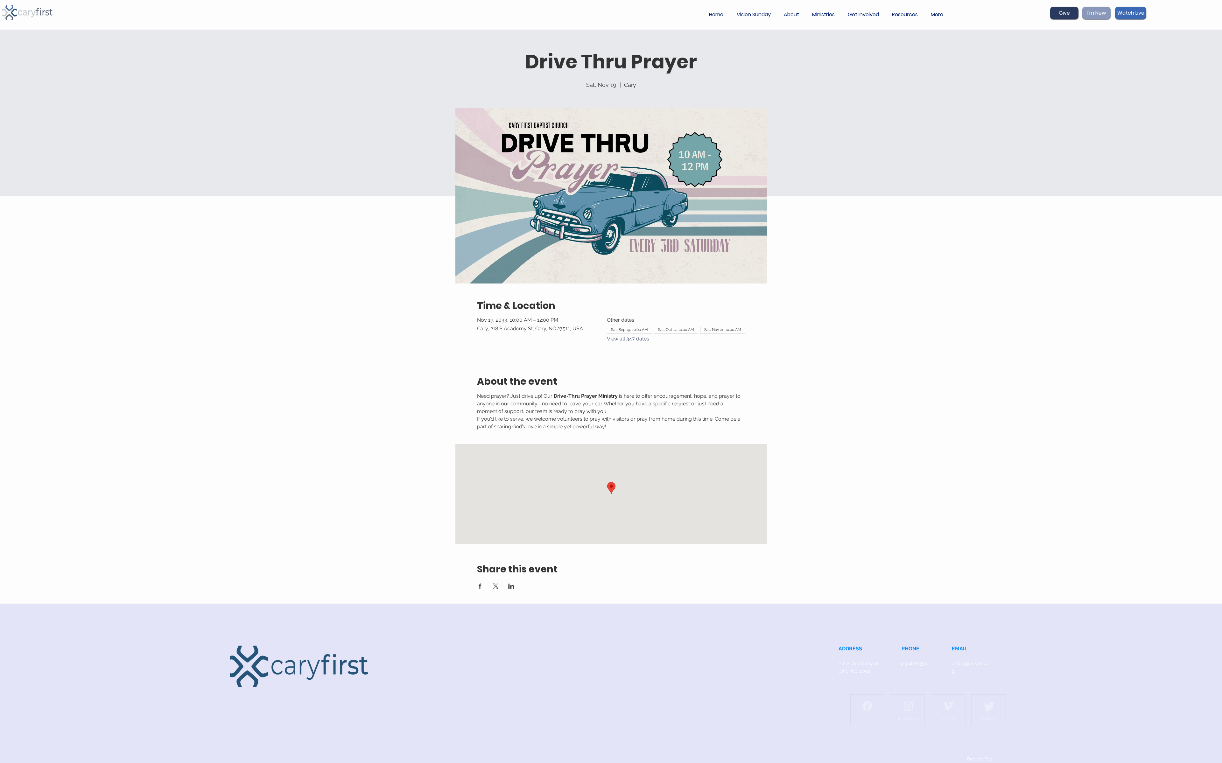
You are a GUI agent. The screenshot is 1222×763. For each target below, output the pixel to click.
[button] (793, 15)
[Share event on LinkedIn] (511, 586)
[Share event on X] (496, 586)
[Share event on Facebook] (480, 586)
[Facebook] (855, 706)
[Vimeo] (936, 706)
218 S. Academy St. (859, 663)
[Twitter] (977, 706)
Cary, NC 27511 (854, 671)
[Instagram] (896, 706)
